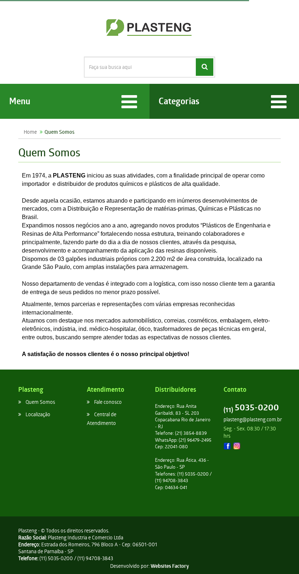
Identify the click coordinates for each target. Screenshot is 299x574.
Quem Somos (40, 401)
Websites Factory (170, 566)
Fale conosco (108, 401)
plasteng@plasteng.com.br (253, 419)
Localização (38, 414)
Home (30, 131)
